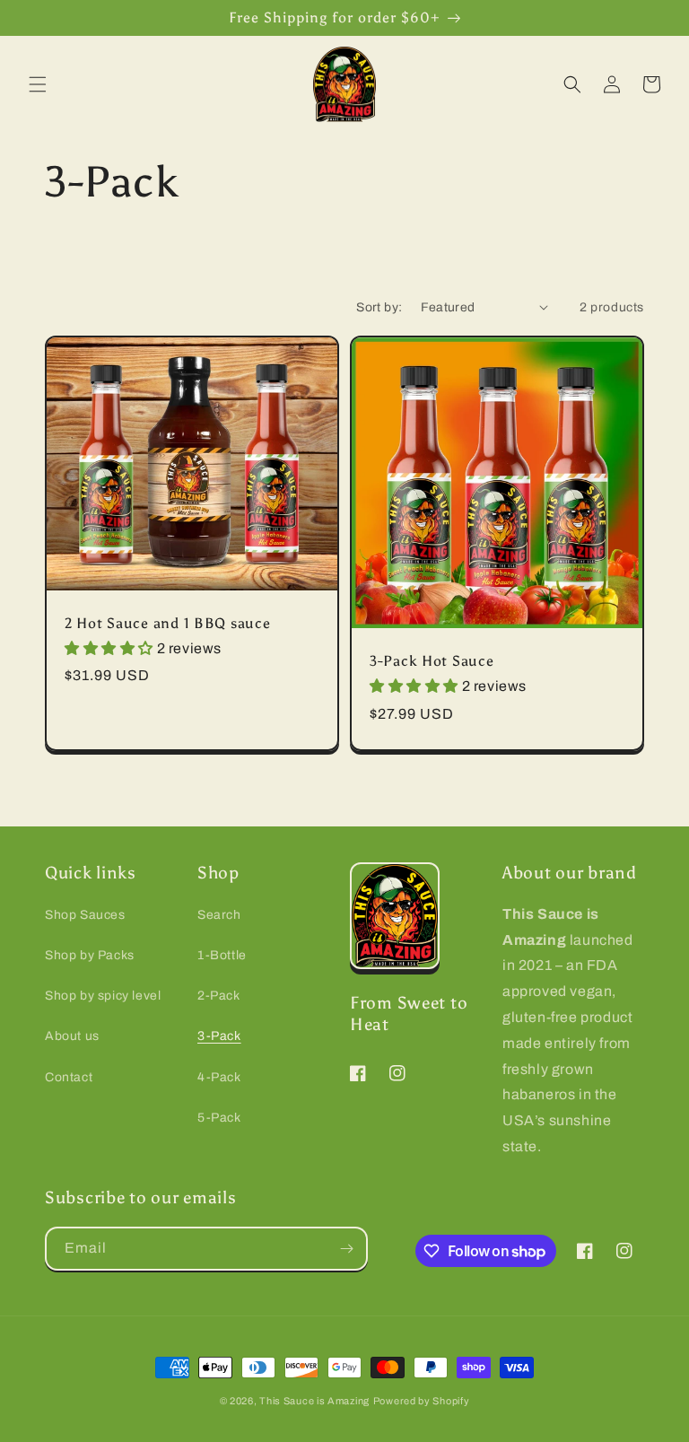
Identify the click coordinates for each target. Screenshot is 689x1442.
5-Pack (219, 1117)
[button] (37, 84)
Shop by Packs (90, 955)
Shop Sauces (85, 915)
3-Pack (219, 1036)
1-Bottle (222, 955)
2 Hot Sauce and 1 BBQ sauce (167, 623)
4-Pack (219, 1077)
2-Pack (218, 995)
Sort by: (379, 307)
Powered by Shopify (421, 1400)
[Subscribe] (346, 1249)
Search (219, 915)
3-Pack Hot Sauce (432, 660)
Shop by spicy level (103, 995)
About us (72, 1036)
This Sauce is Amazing (314, 1400)
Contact (68, 1077)
